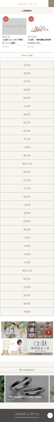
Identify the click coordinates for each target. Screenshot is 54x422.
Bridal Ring (5, 47)
